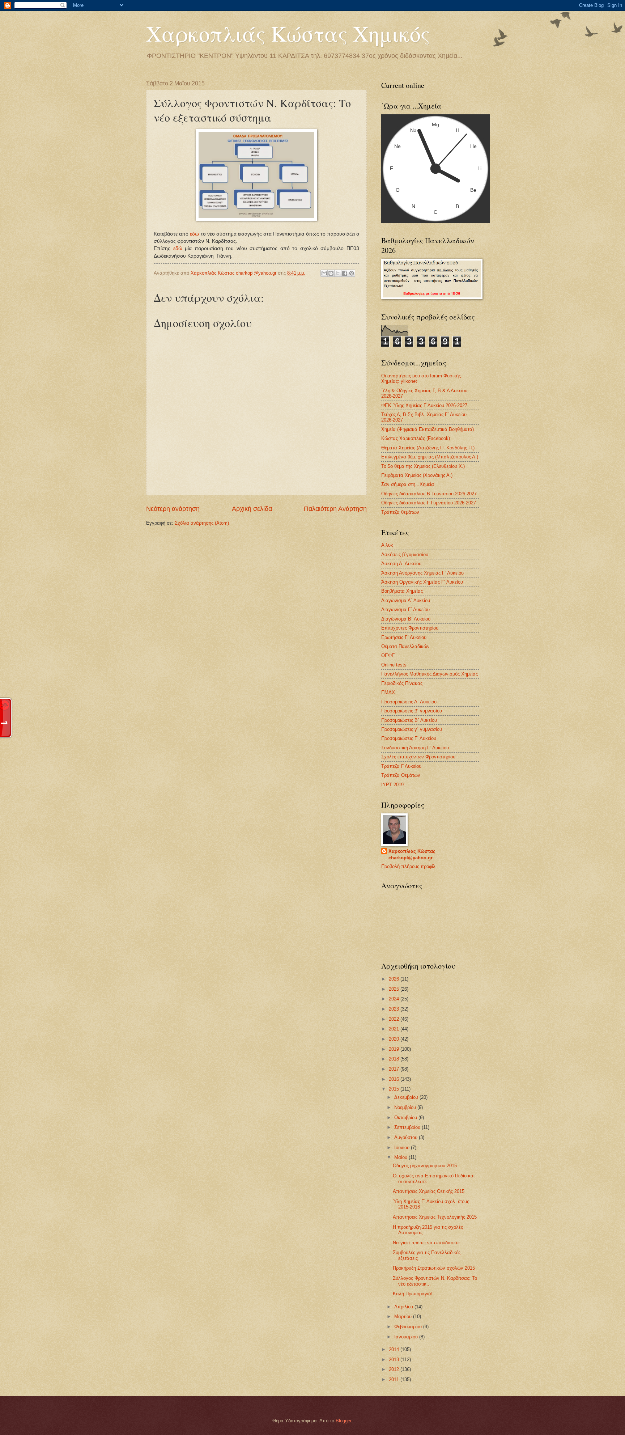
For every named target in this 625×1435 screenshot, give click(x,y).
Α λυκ (387, 545)
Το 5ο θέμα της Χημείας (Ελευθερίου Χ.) (423, 466)
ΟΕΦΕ (388, 655)
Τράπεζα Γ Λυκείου (401, 766)
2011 (394, 1379)
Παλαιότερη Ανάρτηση (335, 508)
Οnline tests (394, 665)
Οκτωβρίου (406, 1117)
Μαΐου (401, 1157)
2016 (394, 1079)
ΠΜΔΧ (388, 692)
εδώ (194, 234)
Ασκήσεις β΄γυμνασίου (404, 554)
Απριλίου (404, 1306)
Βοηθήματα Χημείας (402, 591)
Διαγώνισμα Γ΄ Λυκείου (405, 609)
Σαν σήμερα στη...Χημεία (407, 484)
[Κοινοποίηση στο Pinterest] (351, 273)
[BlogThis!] (331, 273)
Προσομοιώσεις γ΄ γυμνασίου (411, 729)
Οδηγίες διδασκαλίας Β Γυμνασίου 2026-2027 (429, 493)
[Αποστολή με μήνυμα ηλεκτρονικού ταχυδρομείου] (324, 273)
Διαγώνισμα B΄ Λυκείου (405, 619)
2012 (394, 1369)
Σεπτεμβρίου (408, 1127)
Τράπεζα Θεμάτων (400, 775)
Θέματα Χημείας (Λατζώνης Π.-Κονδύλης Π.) (428, 447)
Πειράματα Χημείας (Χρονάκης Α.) (416, 475)
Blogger (343, 1420)
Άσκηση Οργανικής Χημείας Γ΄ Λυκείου (422, 582)
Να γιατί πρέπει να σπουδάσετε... (428, 1242)
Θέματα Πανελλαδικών (405, 646)
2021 (394, 1029)
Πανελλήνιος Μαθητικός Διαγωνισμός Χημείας (429, 674)
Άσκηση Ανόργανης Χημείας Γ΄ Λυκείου (422, 573)
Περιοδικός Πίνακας (401, 683)
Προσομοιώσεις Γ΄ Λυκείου (408, 738)
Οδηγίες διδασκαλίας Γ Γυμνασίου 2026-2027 (428, 502)
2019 (394, 1049)
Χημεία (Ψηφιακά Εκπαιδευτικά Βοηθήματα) (427, 429)
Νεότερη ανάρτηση (173, 508)
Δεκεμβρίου (407, 1097)
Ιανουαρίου (406, 1336)
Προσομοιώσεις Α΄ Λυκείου (409, 701)
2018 (394, 1059)
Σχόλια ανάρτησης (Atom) (202, 523)
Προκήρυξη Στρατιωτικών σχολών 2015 (434, 1268)
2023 (394, 1009)
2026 (394, 979)
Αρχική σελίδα (252, 508)
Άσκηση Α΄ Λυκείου (401, 563)
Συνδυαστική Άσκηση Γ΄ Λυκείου (415, 747)
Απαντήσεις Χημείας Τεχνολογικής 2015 (435, 1217)
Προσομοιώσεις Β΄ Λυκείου (409, 720)
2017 (394, 1069)
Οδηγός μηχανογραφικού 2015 (425, 1165)
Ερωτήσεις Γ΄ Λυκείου (403, 637)
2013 (394, 1359)
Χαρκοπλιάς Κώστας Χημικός (288, 33)
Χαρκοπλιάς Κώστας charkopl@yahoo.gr (411, 854)
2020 (394, 1039)
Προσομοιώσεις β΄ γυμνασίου (411, 711)
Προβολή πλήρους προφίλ (408, 866)
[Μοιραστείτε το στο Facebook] (344, 273)
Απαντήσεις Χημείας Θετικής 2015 (428, 1191)
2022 (394, 1019)
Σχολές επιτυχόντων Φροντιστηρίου (418, 756)
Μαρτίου (403, 1316)
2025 (394, 989)
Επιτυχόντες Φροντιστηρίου (409, 628)
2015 (394, 1089)
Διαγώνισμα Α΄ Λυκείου (405, 600)
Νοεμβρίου (405, 1107)
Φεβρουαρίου (408, 1326)
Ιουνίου (402, 1147)
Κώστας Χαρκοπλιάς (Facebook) (415, 438)
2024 (394, 999)
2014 (394, 1349)
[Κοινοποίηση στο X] (337, 273)
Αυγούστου (406, 1137)
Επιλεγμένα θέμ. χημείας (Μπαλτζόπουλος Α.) (429, 457)
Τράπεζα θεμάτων (400, 512)
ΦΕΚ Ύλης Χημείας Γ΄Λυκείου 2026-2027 (424, 405)
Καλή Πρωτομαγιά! (413, 1293)
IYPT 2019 (392, 784)
